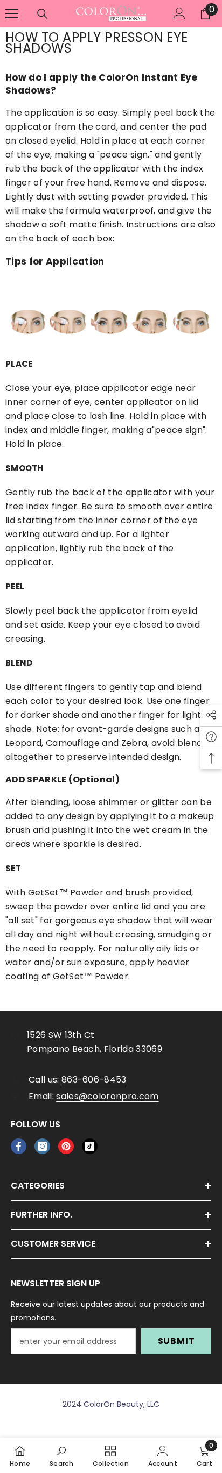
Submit (176, 1341)
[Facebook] (18, 1146)
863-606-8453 (94, 1079)
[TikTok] (90, 1146)
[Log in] (179, 13)
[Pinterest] (66, 1146)
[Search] (42, 14)
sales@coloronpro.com (107, 1096)
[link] (61, 1455)
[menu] (11, 13)
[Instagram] (42, 1146)
